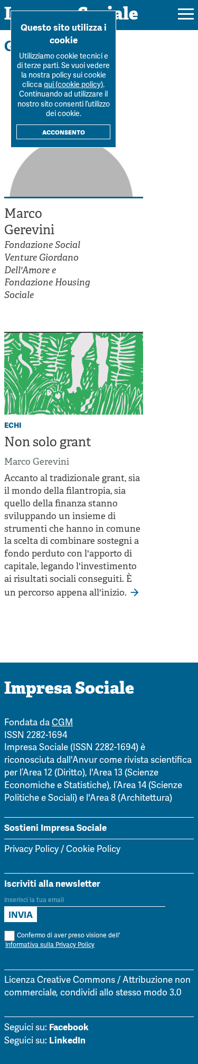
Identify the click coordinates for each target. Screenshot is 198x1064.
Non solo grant (47, 443)
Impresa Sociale (69, 689)
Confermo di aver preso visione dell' (62, 940)
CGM (62, 722)
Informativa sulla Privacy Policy (50, 945)
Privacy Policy (31, 849)
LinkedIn (67, 1040)
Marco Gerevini (36, 462)
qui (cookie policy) (73, 85)
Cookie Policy (93, 849)
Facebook (69, 1027)
